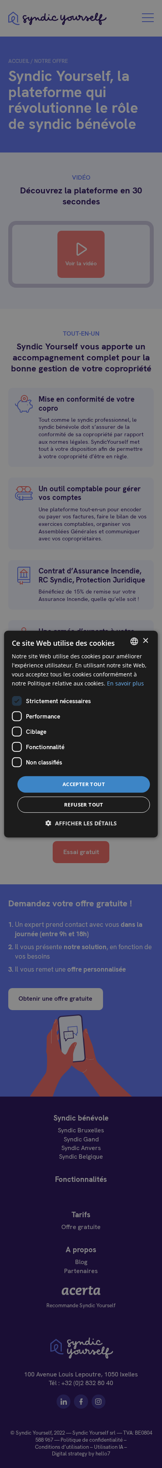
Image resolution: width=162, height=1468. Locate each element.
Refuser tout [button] (83, 804)
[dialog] (81, 733)
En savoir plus (125, 683)
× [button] (145, 641)
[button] (81, 823)
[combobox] (134, 641)
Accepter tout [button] (84, 784)
